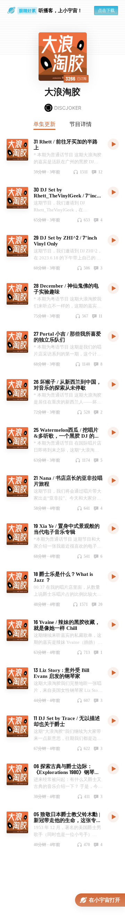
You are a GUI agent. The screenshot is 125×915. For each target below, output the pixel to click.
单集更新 (44, 123)
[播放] (113, 143)
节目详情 (80, 123)
